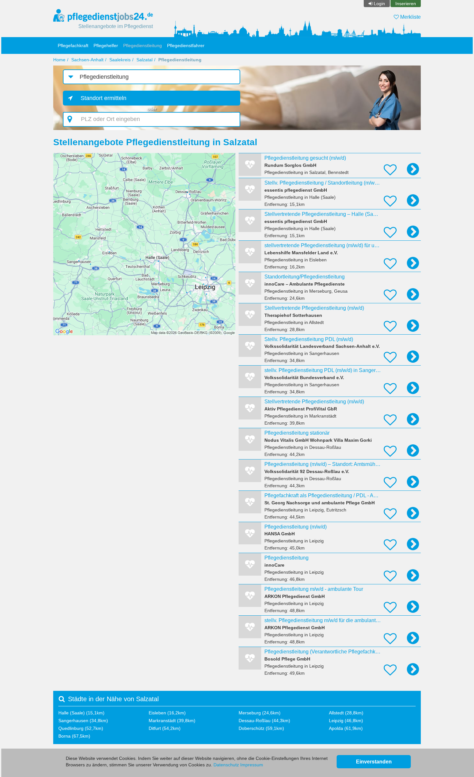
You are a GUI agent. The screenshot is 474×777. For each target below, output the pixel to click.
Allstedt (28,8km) (346, 712)
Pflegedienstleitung (142, 45)
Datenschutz (226, 764)
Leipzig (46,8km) (346, 720)
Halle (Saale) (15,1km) (81, 712)
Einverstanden (374, 761)
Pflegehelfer (106, 45)
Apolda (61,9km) (346, 728)
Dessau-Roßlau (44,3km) (264, 720)
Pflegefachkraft (73, 45)
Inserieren (405, 3)
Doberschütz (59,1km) (261, 728)
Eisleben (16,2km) (167, 712)
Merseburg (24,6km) (260, 712)
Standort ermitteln (103, 98)
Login (379, 3)
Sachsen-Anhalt (87, 59)
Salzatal (144, 59)
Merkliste (410, 17)
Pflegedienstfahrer (185, 45)
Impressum (251, 764)
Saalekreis (120, 59)
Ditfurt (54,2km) (165, 728)
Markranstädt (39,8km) (172, 720)
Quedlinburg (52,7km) (80, 728)
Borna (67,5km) (74, 736)
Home (59, 59)
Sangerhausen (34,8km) (83, 720)
